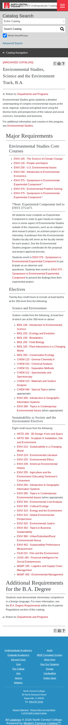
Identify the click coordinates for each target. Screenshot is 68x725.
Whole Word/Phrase (18, 35)
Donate (49, 669)
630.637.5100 (36, 702)
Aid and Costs (18, 659)
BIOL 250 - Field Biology (30, 342)
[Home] (16, 5)
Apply (50, 650)
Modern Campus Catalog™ (42, 723)
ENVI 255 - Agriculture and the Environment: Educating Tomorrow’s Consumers (37, 476)
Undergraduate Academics (18, 650)
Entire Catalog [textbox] (12, 21)
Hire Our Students (49, 664)
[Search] (62, 29)
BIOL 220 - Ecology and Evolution (36, 333)
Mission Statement (21, 710)
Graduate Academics (18, 655)
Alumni (18, 678)
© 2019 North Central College (34, 713)
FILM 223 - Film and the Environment (37, 553)
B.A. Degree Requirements (25, 605)
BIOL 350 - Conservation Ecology (35, 355)
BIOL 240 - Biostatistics (30, 337)
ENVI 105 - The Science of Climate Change (38, 158)
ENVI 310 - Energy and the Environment (39, 510)
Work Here (49, 659)
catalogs (15, 719)
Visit (18, 664)
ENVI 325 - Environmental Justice (36, 523)
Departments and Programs (32, 94)
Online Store (49, 678)
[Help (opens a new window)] (63, 63)
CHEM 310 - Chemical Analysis (34, 363)
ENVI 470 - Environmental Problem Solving (38, 189)
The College (18, 669)
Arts (18, 673)
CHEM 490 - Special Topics (32, 389)
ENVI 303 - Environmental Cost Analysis (39, 502)
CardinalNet (50, 673)
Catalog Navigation (17, 52)
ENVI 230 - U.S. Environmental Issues (35, 167)
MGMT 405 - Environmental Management (40, 574)
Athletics (18, 682)
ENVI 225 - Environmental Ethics (35, 459)
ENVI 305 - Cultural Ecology (33, 506)
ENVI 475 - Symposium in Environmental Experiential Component (37, 273)
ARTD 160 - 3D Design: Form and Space (40, 434)
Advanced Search (13, 43)
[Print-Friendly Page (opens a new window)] (59, 63)
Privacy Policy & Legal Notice (42, 710)
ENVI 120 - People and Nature (31, 163)
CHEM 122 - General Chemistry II (35, 359)
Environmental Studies (20, 125)
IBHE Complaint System (49, 655)
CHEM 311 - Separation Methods (35, 368)
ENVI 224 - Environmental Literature (37, 455)
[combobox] (34, 21)
